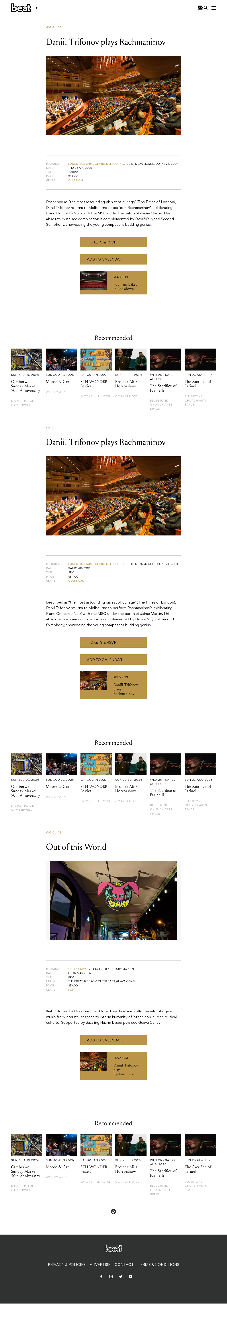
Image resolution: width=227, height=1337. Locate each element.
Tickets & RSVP (101, 242)
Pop (71, 990)
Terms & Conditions (158, 1265)
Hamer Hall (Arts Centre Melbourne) (96, 164)
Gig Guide (54, 27)
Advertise (100, 1265)
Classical (76, 180)
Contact (124, 1265)
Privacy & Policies (67, 1265)
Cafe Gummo (78, 969)
